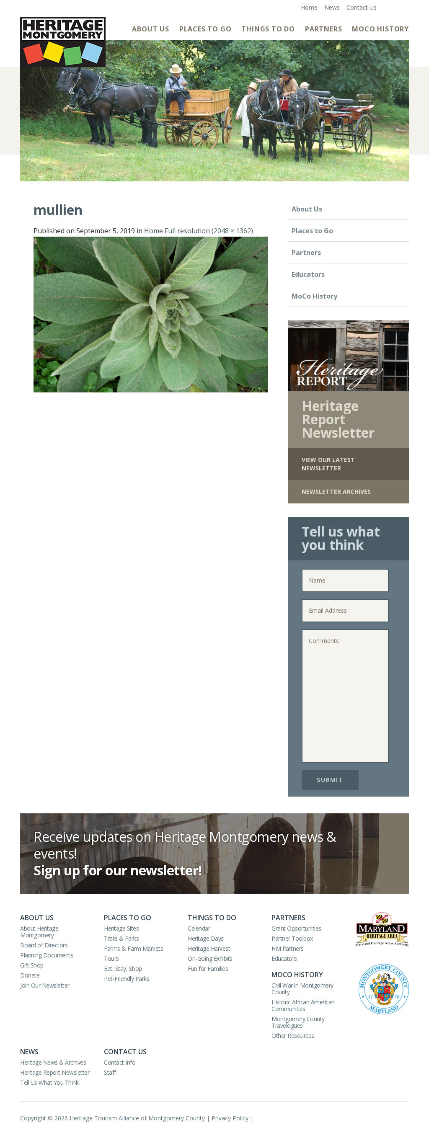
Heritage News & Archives (53, 1062)
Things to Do (268, 29)
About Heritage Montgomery (39, 931)
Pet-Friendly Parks (126, 979)
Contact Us (125, 1051)
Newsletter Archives (336, 491)
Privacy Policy (230, 1118)
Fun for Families (208, 968)
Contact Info (119, 1062)
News (29, 1051)
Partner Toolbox (292, 938)
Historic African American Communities (303, 1005)
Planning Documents (46, 955)
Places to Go (205, 29)
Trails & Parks (121, 938)
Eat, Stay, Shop (123, 968)
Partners (323, 29)
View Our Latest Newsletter (328, 464)
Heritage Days (206, 938)
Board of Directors (43, 945)
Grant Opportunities (296, 928)
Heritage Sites (121, 928)
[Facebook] (386, 6)
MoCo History (380, 29)
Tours (111, 958)
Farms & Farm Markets (133, 948)
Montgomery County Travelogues (298, 1022)
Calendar (199, 928)
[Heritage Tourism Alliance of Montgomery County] (63, 42)
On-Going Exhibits (210, 958)
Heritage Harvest (209, 948)
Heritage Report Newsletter (54, 1072)
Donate (29, 975)
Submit (330, 780)
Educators (308, 274)
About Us (150, 29)
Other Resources (292, 1036)
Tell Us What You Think (49, 1082)
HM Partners (287, 948)
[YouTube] (395, 6)
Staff (110, 1072)
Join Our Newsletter (45, 985)
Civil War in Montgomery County (302, 988)
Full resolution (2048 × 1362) (209, 230)
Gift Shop (32, 965)
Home (153, 230)
